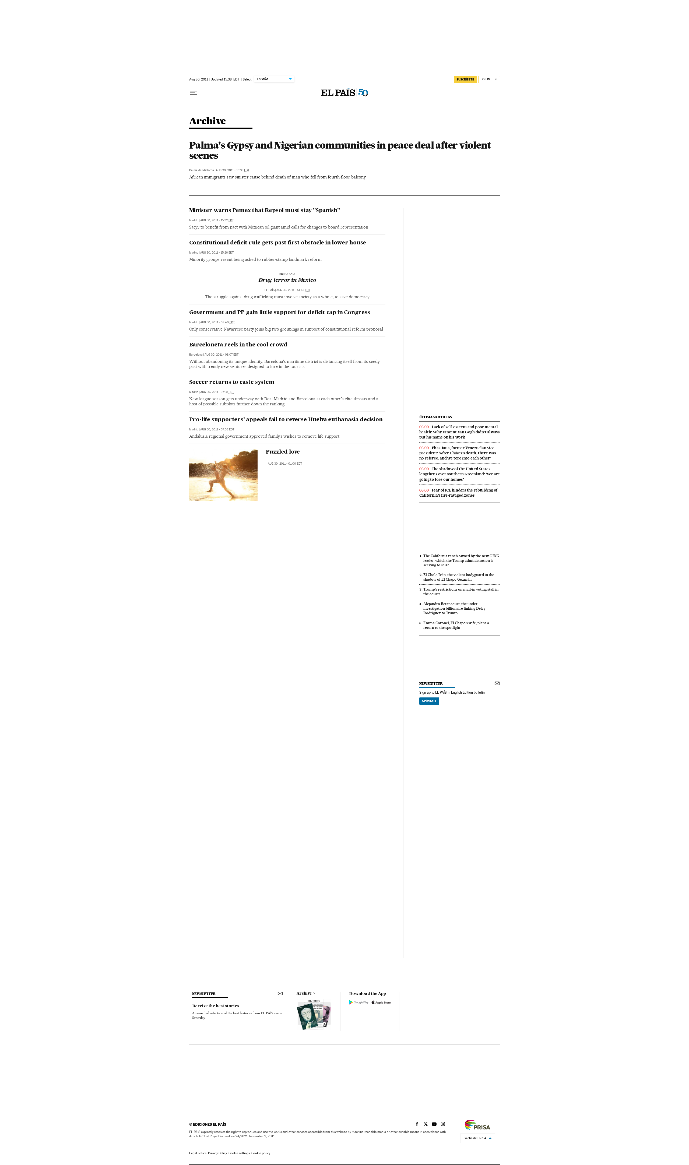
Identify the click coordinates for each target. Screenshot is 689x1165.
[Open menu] (193, 93)
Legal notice (197, 1153)
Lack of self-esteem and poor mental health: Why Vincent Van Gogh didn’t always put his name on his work (459, 432)
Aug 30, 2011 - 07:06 (217, 429)
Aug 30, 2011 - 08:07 (221, 354)
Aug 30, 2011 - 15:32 (217, 220)
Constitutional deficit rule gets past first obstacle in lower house (277, 243)
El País (270, 290)
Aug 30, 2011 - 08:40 (217, 322)
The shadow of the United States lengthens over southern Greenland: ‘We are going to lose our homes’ (459, 474)
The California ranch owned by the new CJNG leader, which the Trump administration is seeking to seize (461, 560)
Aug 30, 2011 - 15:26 (217, 252)
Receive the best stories (215, 1006)
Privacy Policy (217, 1153)
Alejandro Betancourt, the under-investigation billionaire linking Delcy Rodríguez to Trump (454, 608)
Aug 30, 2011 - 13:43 (293, 290)
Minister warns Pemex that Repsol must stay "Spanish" (264, 210)
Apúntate (429, 701)
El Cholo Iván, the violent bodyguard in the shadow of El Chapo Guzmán (458, 577)
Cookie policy (260, 1153)
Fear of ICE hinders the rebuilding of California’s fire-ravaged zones (458, 493)
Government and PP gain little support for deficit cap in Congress (279, 312)
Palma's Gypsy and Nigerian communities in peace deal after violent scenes (340, 150)
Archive (304, 993)
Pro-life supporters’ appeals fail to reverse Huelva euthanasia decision (286, 420)
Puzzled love (283, 452)
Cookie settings (239, 1153)
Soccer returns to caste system (232, 382)
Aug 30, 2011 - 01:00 (285, 463)
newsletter (431, 684)
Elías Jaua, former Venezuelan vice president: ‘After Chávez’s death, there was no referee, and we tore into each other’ (457, 453)
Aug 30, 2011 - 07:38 (217, 392)
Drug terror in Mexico (287, 280)
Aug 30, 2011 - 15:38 (232, 170)
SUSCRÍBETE (465, 79)
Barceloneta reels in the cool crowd (238, 345)
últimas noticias (435, 417)
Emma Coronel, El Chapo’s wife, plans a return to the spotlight (456, 625)
